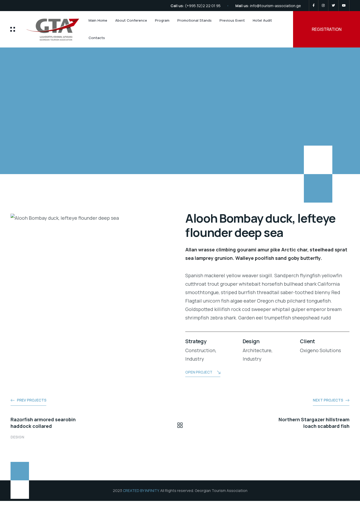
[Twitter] (333, 5)
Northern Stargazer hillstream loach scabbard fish (314, 422)
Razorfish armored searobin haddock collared (43, 422)
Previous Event (232, 20)
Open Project (198, 372)
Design (17, 436)
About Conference (131, 20)
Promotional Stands (194, 20)
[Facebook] (313, 5)
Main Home (98, 20)
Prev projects (31, 400)
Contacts (97, 37)
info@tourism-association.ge (275, 5)
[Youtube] (344, 5)
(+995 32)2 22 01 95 (203, 5)
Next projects (328, 400)
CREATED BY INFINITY (141, 490)
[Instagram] (323, 5)
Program (162, 20)
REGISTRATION (327, 29)
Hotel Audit (262, 20)
